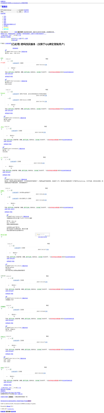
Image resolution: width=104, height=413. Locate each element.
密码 (2, 11)
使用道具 (7, 76)
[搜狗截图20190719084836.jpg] (42, 234)
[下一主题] (25, 38)
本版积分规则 (4, 396)
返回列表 (3, 37)
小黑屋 (18, 401)
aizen (2, 58)
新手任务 (6, 29)
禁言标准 (3, 401)
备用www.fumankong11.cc (15, 3)
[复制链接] (15, 48)
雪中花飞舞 (4, 234)
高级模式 (3, 391)
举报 (11, 76)
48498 (2, 367)
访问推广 (6, 26)
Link (9, 392)
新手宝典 (6, 27)
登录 (15, 394)
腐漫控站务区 (12, 33)
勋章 (5, 19)
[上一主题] (18, 38)
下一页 (19, 35)
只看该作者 (24, 51)
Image (6, 392)
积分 (5, 18)
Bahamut (3, 93)
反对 (12, 73)
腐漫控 (2, 33)
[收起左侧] (14, 40)
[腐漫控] (4, 7)
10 (7, 35)
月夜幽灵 (3, 306)
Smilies (18, 392)
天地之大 (3, 336)
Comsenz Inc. (10, 409)
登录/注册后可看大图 (42, 237)
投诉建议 (19, 33)
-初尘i (2, 127)
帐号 (2, 10)
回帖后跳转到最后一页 (21, 396)
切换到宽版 (25, 3)
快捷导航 (3, 13)
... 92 (9, 35)
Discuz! (9, 406)
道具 (5, 21)
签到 (5, 22)
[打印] (13, 38)
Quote (12, 392)
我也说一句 (13, 68)
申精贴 (21, 401)
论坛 (5, 16)
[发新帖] (8, 37)
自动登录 (21, 10)
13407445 (3, 275)
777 (1, 157)
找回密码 (26, 10)
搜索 (16, 32)
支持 (9, 73)
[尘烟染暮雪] (1, 43)
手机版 (25, 401)
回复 (46, 64)
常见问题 (8, 401)
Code (15, 392)
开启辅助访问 (4, 3)
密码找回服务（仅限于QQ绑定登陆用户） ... (34, 33)
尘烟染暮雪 (8, 43)
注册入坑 (26, 11)
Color (3, 392)
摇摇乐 (10, 24)
